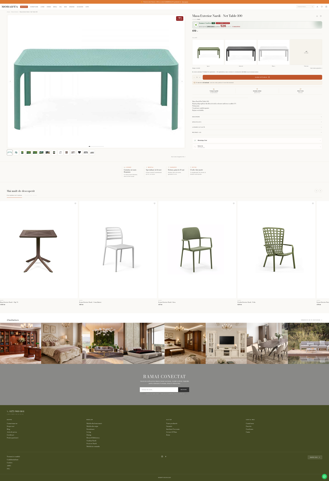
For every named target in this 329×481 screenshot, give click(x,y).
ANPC (9, 466)
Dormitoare (34, 6)
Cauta (248, 432)
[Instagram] (162, 456)
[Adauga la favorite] (320, 16)
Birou (55, 6)
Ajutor (169, 419)
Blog (8, 429)
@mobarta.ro (13, 320)
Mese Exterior (14, 12)
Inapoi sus (314, 457)
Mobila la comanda (93, 446)
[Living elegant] (102, 343)
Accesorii (80, 6)
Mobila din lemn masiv (94, 423)
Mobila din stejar (92, 426)
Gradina (71, 6)
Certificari (10, 435)
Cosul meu (249, 429)
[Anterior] (316, 190)
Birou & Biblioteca (93, 438)
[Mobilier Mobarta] (20, 343)
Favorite (248, 426)
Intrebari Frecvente (173, 429)
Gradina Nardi (91, 441)
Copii (87, 6)
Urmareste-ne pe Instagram (310, 320)
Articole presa (12, 432)
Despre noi (10, 426)
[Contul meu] (317, 7)
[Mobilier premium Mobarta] (185, 343)
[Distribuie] (317, 16)
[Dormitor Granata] (143, 343)
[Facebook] (166, 456)
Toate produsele (171, 423)
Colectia (196, 19)
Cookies (9, 463)
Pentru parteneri (12, 438)
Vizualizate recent (31, 195)
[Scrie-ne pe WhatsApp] (324, 476)
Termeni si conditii (13, 456)
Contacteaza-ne (12, 423)
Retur (168, 435)
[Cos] (326, 7)
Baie (65, 6)
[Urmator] (320, 190)
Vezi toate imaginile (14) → (178, 156)
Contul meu (250, 419)
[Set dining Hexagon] (267, 343)
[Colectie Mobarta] (226, 343)
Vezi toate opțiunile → (316, 68)
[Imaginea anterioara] (10, 81)
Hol (60, 6)
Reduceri (24, 6)
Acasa (8, 12)
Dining (49, 6)
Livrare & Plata (171, 432)
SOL (8, 469)
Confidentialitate (12, 460)
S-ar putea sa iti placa (14, 195)
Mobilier (90, 419)
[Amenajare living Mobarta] (61, 343)
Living (42, 6)
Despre (9, 419)
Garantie (169, 426)
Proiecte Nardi (92, 443)
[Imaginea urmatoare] (182, 81)
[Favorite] (322, 7)
